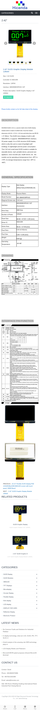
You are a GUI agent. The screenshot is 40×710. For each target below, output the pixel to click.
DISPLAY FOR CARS (10, 608)
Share (5, 708)
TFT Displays (7, 585)
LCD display (7, 604)
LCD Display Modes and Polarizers (14, 648)
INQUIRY (9, 97)
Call (15, 708)
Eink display (7, 600)
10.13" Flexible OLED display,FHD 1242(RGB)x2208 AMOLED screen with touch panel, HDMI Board (18, 486)
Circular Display (8, 593)
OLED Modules (8, 578)
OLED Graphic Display (20, 524)
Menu (25, 708)
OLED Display (7, 574)
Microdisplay (7, 589)
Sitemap (24, 698)
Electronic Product (9, 615)
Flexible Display (8, 597)
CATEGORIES (8, 13)
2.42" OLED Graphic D (20, 554)
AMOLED (6, 582)
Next (34, 43)
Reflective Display (9, 612)
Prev (5, 43)
